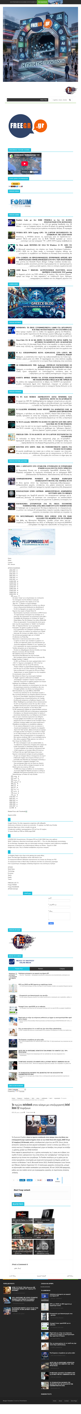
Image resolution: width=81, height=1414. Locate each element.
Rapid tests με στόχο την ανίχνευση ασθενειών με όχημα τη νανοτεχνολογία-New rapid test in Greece (62, 1334)
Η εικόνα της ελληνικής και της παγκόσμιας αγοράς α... (28, 692)
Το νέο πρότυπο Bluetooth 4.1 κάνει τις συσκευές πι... (28, 726)
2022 (13, 577)
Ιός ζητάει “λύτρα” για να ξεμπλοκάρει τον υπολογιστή (28, 598)
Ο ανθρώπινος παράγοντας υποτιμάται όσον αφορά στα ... (29, 744)
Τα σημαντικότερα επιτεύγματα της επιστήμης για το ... (28, 614)
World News (11, 869)
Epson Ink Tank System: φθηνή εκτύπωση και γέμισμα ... (29, 730)
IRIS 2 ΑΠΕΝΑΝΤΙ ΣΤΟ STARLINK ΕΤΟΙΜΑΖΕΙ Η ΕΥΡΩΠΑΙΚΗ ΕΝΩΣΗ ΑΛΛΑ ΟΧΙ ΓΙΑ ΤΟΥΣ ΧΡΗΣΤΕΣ (44, 467)
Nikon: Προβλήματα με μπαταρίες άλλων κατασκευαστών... (30, 702)
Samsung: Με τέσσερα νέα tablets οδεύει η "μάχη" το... (28, 633)
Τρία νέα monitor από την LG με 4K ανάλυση (26, 664)
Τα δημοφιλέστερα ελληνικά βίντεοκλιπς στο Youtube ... (28, 698)
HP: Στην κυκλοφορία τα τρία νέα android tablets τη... (28, 743)
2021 (13, 579)
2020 (14, 581)
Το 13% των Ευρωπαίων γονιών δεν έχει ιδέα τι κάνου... (29, 704)
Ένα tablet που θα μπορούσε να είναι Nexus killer (27, 707)
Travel (9, 879)
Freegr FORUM (12, 885)
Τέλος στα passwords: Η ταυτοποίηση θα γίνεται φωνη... (29, 622)
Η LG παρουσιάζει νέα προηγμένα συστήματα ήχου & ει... (29, 629)
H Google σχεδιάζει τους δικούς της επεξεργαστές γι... (28, 689)
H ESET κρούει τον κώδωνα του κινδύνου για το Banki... (29, 631)
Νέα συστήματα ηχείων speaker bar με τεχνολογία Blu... (29, 657)
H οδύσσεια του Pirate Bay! (20, 637)
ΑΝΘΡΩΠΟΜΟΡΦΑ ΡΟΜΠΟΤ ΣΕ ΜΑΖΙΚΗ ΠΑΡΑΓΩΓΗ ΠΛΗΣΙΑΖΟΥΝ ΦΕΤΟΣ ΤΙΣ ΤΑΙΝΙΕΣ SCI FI (44, 480)
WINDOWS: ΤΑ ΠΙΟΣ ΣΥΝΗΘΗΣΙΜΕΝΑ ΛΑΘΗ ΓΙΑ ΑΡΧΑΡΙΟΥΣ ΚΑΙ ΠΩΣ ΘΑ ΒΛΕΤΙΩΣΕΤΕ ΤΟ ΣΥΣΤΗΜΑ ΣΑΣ (44, 329)
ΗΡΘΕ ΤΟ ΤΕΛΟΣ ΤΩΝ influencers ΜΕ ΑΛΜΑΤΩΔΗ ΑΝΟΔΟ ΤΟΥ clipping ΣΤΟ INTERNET (24, 1289)
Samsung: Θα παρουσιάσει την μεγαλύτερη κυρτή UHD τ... (29, 616)
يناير (14, 795)
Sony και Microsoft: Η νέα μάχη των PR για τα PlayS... (28, 670)
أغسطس (16, 782)
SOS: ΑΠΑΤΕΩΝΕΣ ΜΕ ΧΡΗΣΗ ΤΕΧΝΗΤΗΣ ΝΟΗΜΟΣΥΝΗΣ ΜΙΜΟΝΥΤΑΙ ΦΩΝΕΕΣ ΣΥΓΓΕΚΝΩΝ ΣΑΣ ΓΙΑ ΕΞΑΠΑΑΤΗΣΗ (25, 1299)
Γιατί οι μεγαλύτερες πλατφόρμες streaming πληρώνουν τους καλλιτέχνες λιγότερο (31, 863)
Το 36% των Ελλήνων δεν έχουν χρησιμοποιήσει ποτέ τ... (29, 661)
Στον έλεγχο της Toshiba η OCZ (22, 741)
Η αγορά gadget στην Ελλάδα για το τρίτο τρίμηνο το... (28, 718)
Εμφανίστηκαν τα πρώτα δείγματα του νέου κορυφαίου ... (29, 672)
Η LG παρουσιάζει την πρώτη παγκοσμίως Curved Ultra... (29, 646)
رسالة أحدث (12, 1276)
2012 (13, 796)
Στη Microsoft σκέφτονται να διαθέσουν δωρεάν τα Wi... (29, 700)
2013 (14, 594)
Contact (10, 562)
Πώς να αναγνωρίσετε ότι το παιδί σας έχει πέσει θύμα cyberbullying (63, 1344)
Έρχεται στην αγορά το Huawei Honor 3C (24, 611)
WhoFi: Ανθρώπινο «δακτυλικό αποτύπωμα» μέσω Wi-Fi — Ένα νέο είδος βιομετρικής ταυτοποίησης (37, 841)
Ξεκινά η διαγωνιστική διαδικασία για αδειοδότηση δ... (28, 607)
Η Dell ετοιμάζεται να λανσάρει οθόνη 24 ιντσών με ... (28, 750)
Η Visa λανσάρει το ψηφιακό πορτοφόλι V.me (26, 761)
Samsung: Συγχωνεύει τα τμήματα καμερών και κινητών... (29, 681)
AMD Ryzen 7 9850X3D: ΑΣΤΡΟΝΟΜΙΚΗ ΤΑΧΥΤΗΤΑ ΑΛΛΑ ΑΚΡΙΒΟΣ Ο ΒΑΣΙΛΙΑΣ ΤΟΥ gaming (44, 271)
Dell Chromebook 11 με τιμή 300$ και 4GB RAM (26, 691)
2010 (13, 800)
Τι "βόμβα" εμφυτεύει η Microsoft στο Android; (26, 678)
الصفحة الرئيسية (41, 1276)
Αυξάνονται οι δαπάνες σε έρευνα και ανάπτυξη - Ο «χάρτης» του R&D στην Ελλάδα (32, 825)
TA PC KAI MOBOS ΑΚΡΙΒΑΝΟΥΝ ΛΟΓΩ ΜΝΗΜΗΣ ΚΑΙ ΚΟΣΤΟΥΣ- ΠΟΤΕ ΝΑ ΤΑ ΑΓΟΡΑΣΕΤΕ (44, 398)
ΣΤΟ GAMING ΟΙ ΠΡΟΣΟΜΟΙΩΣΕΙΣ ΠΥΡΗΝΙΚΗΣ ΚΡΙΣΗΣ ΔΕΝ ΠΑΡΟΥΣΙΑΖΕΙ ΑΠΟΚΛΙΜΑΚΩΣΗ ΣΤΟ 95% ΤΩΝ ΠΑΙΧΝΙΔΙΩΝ (44, 259)
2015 (14, 590)
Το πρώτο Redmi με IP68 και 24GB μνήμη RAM (21, 831)
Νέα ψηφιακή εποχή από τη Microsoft (23, 653)
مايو (14, 787)
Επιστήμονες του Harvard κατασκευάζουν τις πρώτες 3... (29, 713)
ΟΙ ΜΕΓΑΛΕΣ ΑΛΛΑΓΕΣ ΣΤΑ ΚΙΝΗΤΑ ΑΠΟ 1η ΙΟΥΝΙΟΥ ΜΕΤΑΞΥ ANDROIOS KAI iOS (62, 1373)
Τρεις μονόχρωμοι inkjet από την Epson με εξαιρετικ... (28, 763)
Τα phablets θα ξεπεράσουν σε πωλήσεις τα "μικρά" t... (28, 618)
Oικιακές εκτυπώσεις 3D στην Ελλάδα (23, 652)
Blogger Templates (8, 1400)
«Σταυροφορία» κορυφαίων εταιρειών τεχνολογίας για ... (29, 679)
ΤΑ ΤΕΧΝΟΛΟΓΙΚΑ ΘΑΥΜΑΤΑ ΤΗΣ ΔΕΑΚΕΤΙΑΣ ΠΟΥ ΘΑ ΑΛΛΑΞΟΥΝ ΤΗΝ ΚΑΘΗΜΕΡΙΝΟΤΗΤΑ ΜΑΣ (61, 1384)
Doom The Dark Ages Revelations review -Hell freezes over (25, 857)
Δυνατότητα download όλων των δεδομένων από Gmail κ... (30, 715)
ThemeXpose (23, 1400)
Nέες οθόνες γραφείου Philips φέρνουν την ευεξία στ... (28, 739)
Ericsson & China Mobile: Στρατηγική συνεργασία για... (28, 696)
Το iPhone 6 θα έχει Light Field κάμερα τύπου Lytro (27, 752)
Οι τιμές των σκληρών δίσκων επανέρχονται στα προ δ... (29, 756)
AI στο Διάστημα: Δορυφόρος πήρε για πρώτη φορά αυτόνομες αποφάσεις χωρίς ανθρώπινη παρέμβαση (38, 843)
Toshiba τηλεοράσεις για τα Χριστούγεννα (25, 648)
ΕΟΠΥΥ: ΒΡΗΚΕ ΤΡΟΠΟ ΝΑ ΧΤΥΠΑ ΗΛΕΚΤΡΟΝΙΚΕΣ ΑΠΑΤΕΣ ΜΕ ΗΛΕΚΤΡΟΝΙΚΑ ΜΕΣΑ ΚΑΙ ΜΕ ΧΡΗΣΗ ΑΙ (44, 379)
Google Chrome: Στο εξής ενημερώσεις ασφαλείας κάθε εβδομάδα (27, 823)
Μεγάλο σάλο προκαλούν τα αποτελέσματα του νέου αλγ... (30, 685)
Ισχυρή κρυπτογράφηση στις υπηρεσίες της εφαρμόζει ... (29, 728)
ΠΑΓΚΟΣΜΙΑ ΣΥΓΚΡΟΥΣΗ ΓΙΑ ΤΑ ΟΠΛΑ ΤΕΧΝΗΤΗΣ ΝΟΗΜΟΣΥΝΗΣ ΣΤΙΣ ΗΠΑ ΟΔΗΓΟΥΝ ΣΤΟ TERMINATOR (44, 505)
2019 (14, 583)
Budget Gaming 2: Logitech (20, 659)
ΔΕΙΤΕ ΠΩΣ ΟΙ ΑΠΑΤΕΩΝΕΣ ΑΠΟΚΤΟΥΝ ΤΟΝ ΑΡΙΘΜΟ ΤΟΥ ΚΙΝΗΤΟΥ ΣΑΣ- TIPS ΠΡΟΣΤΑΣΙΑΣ (62, 1364)
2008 (13, 804)
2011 (13, 798)
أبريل (14, 789)
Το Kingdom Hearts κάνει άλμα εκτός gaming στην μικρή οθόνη (26, 855)
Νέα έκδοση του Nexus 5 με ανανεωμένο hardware (27, 676)
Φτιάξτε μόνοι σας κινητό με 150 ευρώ (23, 767)
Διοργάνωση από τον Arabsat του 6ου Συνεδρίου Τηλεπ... (29, 720)
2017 (14, 587)
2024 (13, 574)
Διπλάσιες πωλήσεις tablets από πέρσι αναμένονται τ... (29, 722)
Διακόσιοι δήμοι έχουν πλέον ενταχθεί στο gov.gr (22, 827)
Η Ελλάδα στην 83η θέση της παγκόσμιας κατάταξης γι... (29, 759)
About (9, 560)
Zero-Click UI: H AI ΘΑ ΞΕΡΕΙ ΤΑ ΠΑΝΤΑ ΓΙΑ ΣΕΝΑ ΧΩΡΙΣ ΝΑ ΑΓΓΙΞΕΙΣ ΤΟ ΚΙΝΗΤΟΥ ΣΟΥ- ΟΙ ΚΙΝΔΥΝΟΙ (44, 341)
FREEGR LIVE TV (13, 883)
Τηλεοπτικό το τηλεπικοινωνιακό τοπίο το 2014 (26, 639)
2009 (13, 802)
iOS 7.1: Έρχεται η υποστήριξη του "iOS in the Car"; (27, 663)
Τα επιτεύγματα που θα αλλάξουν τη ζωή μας (26, 600)
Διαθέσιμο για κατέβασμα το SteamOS (24, 683)
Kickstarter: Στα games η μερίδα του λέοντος (25, 627)
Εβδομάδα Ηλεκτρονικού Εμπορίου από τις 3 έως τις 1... (29, 772)
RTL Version (11, 564)
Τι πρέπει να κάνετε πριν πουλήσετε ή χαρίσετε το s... (28, 640)
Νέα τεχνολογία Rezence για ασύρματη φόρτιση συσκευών (29, 694)
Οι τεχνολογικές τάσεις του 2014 (22, 674)
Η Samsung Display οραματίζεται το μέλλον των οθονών (29, 605)
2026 (13, 570)
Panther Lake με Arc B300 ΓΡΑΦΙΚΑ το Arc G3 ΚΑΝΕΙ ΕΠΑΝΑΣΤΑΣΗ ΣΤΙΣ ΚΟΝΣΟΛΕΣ (44, 221)
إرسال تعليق (17, 1268)
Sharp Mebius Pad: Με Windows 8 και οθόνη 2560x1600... (29, 620)
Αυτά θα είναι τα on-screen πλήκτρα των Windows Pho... (29, 668)
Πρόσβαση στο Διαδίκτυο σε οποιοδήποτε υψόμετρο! (27, 724)
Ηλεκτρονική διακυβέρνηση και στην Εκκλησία (26, 655)
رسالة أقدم (70, 1276)
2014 (14, 592)
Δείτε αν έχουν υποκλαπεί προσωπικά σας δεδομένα (28, 717)
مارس (15, 791)
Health (10, 877)
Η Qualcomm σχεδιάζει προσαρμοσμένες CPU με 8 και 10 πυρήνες (27, 829)
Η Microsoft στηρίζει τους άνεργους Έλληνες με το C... (28, 757)
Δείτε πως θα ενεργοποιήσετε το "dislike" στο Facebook (29, 624)
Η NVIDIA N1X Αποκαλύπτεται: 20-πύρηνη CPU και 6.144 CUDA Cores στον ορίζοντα (32, 839)
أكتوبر (15, 778)
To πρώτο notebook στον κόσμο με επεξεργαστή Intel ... (29, 748)
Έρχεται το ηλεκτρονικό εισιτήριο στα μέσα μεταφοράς (28, 754)
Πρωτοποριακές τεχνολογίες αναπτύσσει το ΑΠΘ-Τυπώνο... (30, 613)
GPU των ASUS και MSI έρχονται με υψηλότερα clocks (61, 1304)
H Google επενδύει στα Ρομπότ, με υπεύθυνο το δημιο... (29, 731)
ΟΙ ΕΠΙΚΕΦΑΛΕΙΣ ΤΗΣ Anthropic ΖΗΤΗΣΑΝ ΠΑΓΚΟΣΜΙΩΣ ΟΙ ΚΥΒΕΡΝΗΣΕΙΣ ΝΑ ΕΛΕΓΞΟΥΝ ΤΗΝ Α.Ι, (44, 366)
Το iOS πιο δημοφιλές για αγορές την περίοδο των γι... (28, 609)
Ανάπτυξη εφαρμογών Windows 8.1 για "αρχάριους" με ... (29, 644)
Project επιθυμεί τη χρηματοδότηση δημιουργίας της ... (28, 666)
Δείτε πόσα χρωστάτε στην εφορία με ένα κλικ (26, 601)
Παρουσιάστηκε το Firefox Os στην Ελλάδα (25, 774)
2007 (13, 806)
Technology (11, 871)
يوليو (14, 783)
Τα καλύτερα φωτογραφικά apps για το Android (26, 635)
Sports (10, 875)
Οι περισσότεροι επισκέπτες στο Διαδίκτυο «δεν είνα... (28, 687)
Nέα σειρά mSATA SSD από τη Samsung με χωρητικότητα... (30, 711)
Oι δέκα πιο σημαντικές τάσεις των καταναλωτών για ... (29, 642)
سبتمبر (15, 780)
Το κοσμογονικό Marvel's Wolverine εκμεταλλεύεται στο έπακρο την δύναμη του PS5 (32, 859)
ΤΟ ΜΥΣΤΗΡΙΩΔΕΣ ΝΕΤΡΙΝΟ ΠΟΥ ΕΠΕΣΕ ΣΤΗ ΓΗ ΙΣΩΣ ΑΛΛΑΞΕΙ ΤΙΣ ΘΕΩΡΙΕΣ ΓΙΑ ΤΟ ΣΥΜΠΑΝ (44, 517)
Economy (10, 873)
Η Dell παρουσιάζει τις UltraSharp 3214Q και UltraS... (28, 746)
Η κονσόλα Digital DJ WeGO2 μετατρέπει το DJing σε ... (29, 770)
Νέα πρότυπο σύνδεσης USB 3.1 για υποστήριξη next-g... (29, 737)
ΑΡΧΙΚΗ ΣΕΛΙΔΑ (13, 889)
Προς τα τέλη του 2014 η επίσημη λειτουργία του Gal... (28, 765)
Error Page (74, 1401)
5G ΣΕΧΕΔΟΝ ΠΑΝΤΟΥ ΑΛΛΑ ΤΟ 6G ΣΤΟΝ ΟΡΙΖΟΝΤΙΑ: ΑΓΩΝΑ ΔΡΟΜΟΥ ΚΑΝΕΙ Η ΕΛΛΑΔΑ (25, 1309)
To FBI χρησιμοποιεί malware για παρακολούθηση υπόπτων (30, 709)
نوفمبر (15, 776)
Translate (21, 1091)
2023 (13, 575)
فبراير (15, 793)
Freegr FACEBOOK (13, 887)
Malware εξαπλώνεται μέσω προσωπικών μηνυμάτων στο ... (30, 705)
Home (9, 558)
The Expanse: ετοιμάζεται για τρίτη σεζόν (62, 1353)
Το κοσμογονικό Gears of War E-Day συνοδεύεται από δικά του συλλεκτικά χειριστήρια (33, 861)
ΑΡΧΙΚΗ (10, 867)
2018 (14, 585)
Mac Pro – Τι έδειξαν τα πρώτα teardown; (24, 603)
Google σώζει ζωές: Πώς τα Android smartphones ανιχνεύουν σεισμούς (28, 847)
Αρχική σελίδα (12, 815)
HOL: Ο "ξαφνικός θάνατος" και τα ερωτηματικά (26, 626)
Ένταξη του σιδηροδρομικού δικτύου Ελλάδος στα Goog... (29, 650)
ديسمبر (15, 596)
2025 (13, 572)
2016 (14, 588)
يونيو (14, 785)
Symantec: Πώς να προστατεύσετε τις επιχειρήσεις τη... (28, 735)
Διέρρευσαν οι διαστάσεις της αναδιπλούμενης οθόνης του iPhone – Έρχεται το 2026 (32, 845)
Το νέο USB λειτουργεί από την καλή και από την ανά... (29, 733)
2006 (12, 808)
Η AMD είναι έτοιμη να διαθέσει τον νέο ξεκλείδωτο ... (28, 769)
